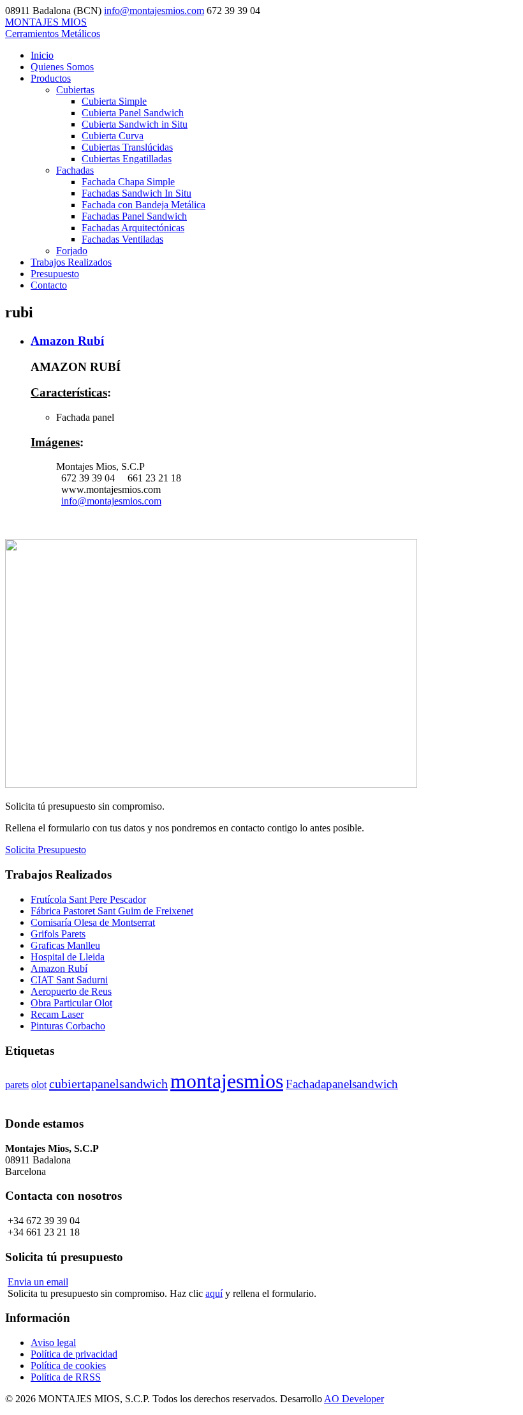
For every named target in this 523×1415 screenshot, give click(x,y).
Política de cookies (68, 1365)
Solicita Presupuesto (45, 849)
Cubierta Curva (113, 135)
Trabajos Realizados (71, 262)
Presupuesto (55, 273)
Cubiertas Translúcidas (127, 147)
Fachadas (75, 170)
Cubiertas (75, 89)
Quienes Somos (62, 66)
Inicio (42, 55)
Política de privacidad (74, 1354)
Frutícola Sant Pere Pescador (88, 899)
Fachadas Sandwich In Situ (136, 193)
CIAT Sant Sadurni (69, 979)
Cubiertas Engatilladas (127, 158)
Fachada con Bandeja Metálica (143, 204)
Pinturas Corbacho (68, 1025)
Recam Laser (57, 1014)
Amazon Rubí (67, 340)
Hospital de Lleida (68, 956)
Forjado (71, 250)
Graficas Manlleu (65, 945)
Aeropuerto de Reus (71, 991)
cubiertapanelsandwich (108, 1084)
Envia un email (38, 1281)
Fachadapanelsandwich (342, 1084)
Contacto (49, 285)
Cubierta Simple (114, 101)
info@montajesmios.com (154, 10)
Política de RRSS (66, 1377)
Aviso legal (53, 1342)
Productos (51, 78)
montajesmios (226, 1081)
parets (17, 1084)
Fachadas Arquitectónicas (133, 227)
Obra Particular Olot (71, 1002)
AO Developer (354, 1398)
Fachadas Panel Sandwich (134, 216)
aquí (214, 1293)
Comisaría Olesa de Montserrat (93, 922)
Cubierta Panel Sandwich (133, 112)
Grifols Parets (58, 933)
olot (39, 1084)
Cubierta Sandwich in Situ (135, 124)
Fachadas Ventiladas (122, 239)
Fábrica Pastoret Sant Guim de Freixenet (112, 910)
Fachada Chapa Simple (128, 181)
